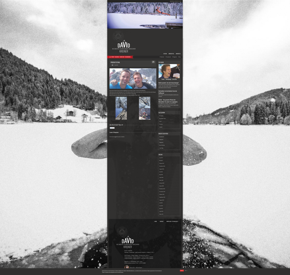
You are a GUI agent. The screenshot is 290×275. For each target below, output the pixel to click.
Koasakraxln (161, 136)
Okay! (182, 270)
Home (155, 221)
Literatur (160, 127)
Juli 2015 (161, 202)
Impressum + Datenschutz (172, 221)
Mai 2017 (161, 160)
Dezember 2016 (162, 166)
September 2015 (162, 197)
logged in (116, 136)
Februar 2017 (161, 163)
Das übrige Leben (162, 118)
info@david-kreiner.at (131, 263)
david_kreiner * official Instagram (135, 267)
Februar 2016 (161, 183)
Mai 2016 (161, 174)
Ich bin (165, 53)
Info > (186, 270)
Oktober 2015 (161, 194)
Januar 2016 (161, 186)
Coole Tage (144, 56)
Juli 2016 (161, 171)
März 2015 (161, 214)
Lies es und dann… (151, 56)
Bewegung (161, 115)
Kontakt (162, 221)
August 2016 (161, 169)
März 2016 (161, 180)
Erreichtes (171, 53)
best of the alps (136, 56)
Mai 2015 (161, 208)
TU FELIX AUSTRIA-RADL (162, 56)
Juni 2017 (161, 157)
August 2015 (161, 200)
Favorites (178, 53)
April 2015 (161, 211)
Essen (160, 121)
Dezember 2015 (162, 188)
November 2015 (162, 191)
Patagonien (161, 139)
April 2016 (161, 177)
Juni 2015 (161, 205)
